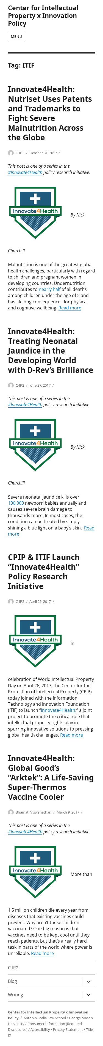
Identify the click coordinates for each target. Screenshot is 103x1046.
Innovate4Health (58, 710)
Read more (70, 308)
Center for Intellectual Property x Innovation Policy (43, 15)
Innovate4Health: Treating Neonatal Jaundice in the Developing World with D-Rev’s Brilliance (50, 350)
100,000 (16, 503)
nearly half (49, 289)
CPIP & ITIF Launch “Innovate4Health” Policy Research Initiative (44, 571)
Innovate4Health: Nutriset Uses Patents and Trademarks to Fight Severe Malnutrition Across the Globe (50, 113)
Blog (12, 981)
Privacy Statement (68, 1029)
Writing (15, 995)
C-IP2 (20, 152)
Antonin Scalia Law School (45, 1017)
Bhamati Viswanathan (33, 812)
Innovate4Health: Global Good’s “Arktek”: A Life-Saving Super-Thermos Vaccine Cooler (51, 777)
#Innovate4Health (25, 172)
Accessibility (40, 1029)
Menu (16, 36)
